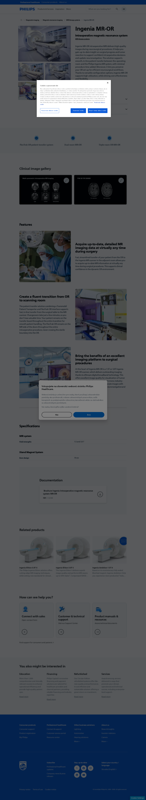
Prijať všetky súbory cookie (97, 110)
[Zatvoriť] (107, 82)
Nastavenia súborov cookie (49, 110)
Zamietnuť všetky (78, 110)
